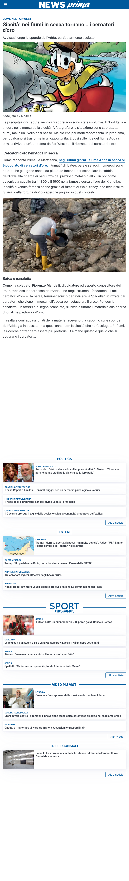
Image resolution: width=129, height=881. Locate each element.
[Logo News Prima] (64, 5)
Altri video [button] (117, 736)
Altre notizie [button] (115, 522)
